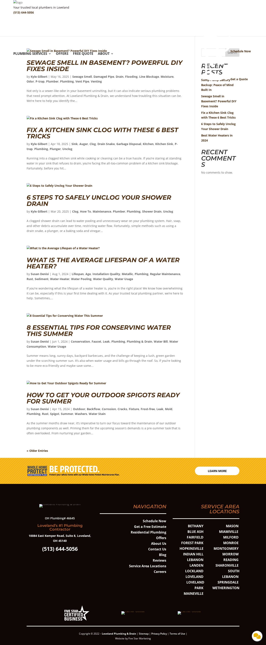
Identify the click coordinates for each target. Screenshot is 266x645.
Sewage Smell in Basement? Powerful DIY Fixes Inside (104, 66)
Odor (30, 81)
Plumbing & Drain (139, 341)
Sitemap (144, 633)
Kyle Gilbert (39, 77)
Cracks (122, 409)
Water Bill (161, 341)
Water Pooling (81, 279)
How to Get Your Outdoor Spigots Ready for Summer (103, 398)
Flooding (131, 77)
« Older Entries (37, 451)
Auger (83, 144)
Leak (106, 341)
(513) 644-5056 (23, 12)
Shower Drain (151, 211)
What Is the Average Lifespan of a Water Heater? (103, 263)
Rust (30, 279)
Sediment (41, 279)
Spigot (54, 414)
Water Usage (124, 279)
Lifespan (78, 274)
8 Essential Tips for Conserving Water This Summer (99, 331)
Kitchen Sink (164, 144)
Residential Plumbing (148, 532)
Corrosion (109, 409)
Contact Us (157, 549)
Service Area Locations (147, 566)
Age (88, 274)
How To (85, 211)
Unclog (67, 149)
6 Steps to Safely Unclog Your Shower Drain (99, 201)
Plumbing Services (30, 54)
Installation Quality (106, 274)
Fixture (134, 409)
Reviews (159, 560)
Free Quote (83, 54)
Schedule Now (154, 521)
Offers (62, 54)
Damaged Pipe (104, 77)
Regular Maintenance (165, 274)
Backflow (93, 409)
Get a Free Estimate (150, 526)
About (104, 54)
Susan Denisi (40, 274)
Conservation (80, 341)
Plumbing (67, 81)
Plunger (55, 149)
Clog (93, 144)
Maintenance (102, 211)
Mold (168, 409)
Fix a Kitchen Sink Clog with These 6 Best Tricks (102, 133)
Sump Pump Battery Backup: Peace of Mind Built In (217, 85)
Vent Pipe (82, 81)
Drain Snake (106, 144)
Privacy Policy (159, 633)
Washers (81, 414)
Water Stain (97, 414)
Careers (160, 571)
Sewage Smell (82, 77)
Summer (67, 414)
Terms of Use (178, 633)
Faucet (96, 341)
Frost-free (148, 409)
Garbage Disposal (128, 144)
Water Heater (59, 279)
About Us (158, 543)
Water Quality (103, 279)
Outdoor (79, 409)
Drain (119, 77)
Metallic (127, 274)
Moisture (167, 77)
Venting (96, 81)
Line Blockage (149, 77)
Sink (74, 144)
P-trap (40, 81)
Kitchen (148, 144)
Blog (162, 554)
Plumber (52, 81)
